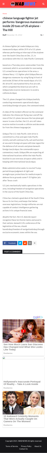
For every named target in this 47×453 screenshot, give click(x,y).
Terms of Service (12, 446)
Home (5, 13)
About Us (37, 446)
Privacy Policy (26, 446)
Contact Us (23, 449)
